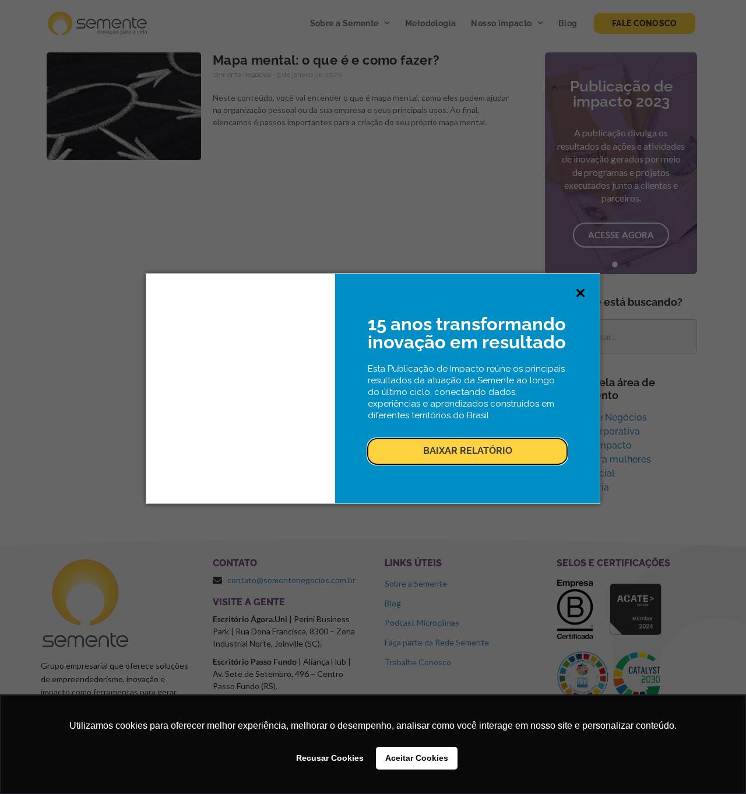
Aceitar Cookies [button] (416, 758)
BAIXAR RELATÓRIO (467, 450)
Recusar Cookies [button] (330, 758)
